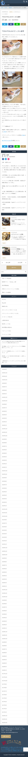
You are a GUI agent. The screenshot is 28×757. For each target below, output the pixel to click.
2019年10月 (4, 596)
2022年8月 (4, 481)
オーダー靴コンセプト (12, 747)
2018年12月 (4, 631)
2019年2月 (4, 624)
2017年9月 (4, 684)
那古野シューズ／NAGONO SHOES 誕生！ (11, 356)
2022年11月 (4, 474)
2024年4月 (4, 414)
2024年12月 (4, 397)
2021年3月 (4, 537)
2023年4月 (4, 456)
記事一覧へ (14, 267)
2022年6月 (4, 488)
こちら (23, 135)
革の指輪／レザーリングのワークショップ (11, 346)
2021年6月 (4, 526)
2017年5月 (4, 698)
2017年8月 (4, 687)
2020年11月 (4, 551)
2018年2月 (4, 666)
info (3, 299)
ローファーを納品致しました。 (8, 351)
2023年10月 (4, 435)
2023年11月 (4, 432)
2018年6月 (4, 652)
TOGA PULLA (16, 11)
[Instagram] (8, 159)
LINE (17, 24)
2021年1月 (4, 544)
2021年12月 (4, 509)
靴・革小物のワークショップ (15, 748)
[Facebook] (3, 159)
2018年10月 (4, 638)
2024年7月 (4, 407)
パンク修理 (5, 14)
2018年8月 (4, 645)
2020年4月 (4, 575)
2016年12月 (4, 715)
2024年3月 (4, 418)
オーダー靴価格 (5, 748)
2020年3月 (4, 579)
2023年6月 (4, 449)
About (5, 747)
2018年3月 (4, 663)
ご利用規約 (14, 750)
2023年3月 (4, 460)
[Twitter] (6, 159)
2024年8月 (4, 404)
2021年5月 (4, 530)
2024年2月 (4, 421)
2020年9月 (4, 558)
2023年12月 (4, 428)
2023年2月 (4, 463)
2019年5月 (4, 614)
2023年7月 (4, 446)
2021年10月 (4, 516)
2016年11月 (4, 719)
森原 (6, 19)
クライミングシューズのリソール (9, 313)
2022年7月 (4, 484)
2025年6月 (4, 390)
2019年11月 (4, 593)
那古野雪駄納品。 (6, 285)
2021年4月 (4, 533)
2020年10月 (4, 554)
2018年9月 (4, 642)
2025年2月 (4, 393)
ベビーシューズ (5, 330)
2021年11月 (4, 512)
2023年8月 (4, 442)
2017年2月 (4, 708)
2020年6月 (4, 568)
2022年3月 (4, 498)
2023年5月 (4, 453)
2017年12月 (4, 673)
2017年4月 (4, 701)
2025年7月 (4, 386)
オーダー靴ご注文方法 (22, 747)
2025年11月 (4, 376)
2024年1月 (4, 425)
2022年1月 (4, 505)
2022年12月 (4, 470)
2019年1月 (4, 628)
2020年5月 (4, 572)
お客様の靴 (4, 320)
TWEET (5, 24)
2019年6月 (4, 610)
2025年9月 (4, 383)
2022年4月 (4, 495)
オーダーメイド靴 (6, 316)
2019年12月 (4, 589)
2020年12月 (4, 547)
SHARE (11, 24)
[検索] (26, 271)
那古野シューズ (5, 323)
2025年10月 (4, 379)
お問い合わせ (6, 736)
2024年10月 (4, 400)
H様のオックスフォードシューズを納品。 (11, 288)
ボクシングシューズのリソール (8, 309)
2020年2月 (4, 582)
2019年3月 (4, 621)
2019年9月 (4, 600)
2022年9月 (4, 477)
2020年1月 (4, 586)
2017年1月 (4, 712)
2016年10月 (4, 722)
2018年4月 (4, 659)
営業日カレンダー (5, 4)
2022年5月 (4, 491)
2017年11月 (4, 677)
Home (2, 747)
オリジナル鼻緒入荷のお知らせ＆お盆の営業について (13, 341)
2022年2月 (4, 502)
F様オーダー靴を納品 (6, 278)
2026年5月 (4, 369)
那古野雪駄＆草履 (6, 327)
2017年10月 (4, 680)
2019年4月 (4, 617)
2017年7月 (4, 691)
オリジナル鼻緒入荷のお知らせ (10, 342)
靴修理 (11, 11)
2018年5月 (4, 656)
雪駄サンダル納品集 (6, 292)
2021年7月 (4, 523)
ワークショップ (5, 334)
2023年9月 (4, 439)
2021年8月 (4, 519)
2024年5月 (4, 411)
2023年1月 (4, 467)
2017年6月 (4, 694)
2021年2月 (4, 540)
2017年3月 (4, 705)
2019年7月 (4, 607)
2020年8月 (4, 561)
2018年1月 (4, 670)
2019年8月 (4, 603)
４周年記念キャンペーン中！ (8, 360)
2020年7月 (4, 565)
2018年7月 (4, 649)
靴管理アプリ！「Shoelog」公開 (9, 281)
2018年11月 (4, 635)
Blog (3, 302)
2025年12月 (4, 372)
